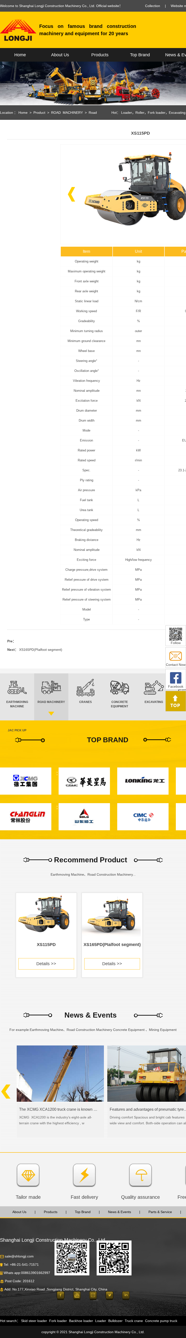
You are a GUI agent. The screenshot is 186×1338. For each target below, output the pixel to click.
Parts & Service (160, 1212)
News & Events (119, 1212)
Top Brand (140, 54)
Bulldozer (115, 1321)
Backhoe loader (81, 1321)
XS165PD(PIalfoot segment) (40, 650)
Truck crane (134, 1321)
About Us (60, 54)
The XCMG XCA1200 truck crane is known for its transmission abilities (58, 1109)
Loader (126, 112)
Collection (152, 6)
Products (99, 54)
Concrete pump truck (161, 1321)
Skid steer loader (34, 1321)
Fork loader (156, 112)
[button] (71, 194)
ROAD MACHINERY (67, 112)
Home (20, 54)
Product (39, 112)
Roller (139, 112)
